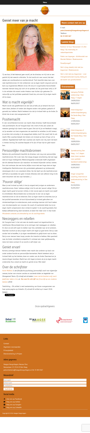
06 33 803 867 (65, 36)
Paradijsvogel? (65, 63)
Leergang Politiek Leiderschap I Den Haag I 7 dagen (77, 95)
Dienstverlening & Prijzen (13, 354)
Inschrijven (9, 389)
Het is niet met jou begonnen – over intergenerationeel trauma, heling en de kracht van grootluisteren (73, 77)
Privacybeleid (8, 350)
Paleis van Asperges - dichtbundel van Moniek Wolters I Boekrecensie (74, 57)
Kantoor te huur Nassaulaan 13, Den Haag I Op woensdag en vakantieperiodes (73, 49)
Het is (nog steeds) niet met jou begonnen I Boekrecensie (71, 68)
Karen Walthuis (7, 271)
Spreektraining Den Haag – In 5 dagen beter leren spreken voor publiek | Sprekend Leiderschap (79, 156)
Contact (6, 343)
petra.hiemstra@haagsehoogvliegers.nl (74, 30)
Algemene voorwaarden (12, 347)
